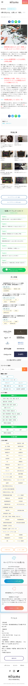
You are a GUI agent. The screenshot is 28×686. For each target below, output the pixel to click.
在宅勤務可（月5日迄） (8, 525)
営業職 (16, 321)
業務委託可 (7, 452)
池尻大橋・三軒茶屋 (7, 401)
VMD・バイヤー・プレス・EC (9, 297)
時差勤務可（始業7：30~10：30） (10, 528)
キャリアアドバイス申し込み (14, 202)
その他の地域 (14, 436)
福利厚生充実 (12, 301)
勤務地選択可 (7, 537)
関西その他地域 (7, 433)
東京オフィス (20, 464)
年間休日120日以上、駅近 (8, 492)
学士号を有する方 (20, 504)
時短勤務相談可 (7, 501)
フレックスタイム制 (7, 299)
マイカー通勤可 (20, 540)
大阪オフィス (20, 467)
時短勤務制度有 (20, 519)
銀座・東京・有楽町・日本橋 (9, 420)
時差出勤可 (20, 498)
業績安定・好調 (17, 288)
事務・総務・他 (6, 308)
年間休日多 (7, 464)
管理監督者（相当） (7, 513)
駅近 (21, 449)
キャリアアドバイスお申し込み (14, 581)
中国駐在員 (7, 498)
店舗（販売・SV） (7, 389)
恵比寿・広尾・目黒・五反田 (9, 404)
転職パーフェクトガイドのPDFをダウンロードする (15, 270)
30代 (3, 123)
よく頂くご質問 (20, 549)
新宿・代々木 (7, 407)
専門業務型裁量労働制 (7, 495)
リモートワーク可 (20, 480)
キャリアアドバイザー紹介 (14, 197)
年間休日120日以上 (7, 288)
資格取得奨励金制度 (7, 522)
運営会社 (22, 665)
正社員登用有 (6, 290)
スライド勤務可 (20, 495)
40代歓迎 (21, 501)
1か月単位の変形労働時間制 (8, 489)
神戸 (21, 429)
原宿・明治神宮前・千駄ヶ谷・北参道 (11, 413)
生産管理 (7, 458)
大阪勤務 (20, 534)
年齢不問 (7, 510)
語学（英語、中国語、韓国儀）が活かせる (11, 516)
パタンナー (20, 382)
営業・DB (5, 319)
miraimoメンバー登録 (14, 608)
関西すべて (14, 426)
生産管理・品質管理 (20, 389)
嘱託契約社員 (7, 504)
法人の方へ (15, 665)
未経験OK (21, 452)
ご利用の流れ (7, 549)
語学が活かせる (20, 470)
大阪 (7, 429)
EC (16, 299)
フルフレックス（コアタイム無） (10, 531)
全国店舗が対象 (20, 510)
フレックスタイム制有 (7, 476)
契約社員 (20, 476)
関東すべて (14, 395)
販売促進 (7, 519)
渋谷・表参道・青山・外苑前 (9, 416)
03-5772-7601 (5, 633)
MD (7, 376)
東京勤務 (7, 534)
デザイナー (8, 123)
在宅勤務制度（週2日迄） (8, 507)
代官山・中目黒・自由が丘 (9, 410)
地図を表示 (14, 658)
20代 (21, 458)
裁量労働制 (20, 473)
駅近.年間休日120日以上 (8, 486)
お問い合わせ (7, 665)
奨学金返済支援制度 (20, 522)
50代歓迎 (21, 537)
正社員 (5, 301)
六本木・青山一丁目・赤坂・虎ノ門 (11, 398)
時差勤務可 (20, 483)
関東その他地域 (7, 423)
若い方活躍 (7, 446)
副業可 (7, 483)
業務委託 (20, 461)
